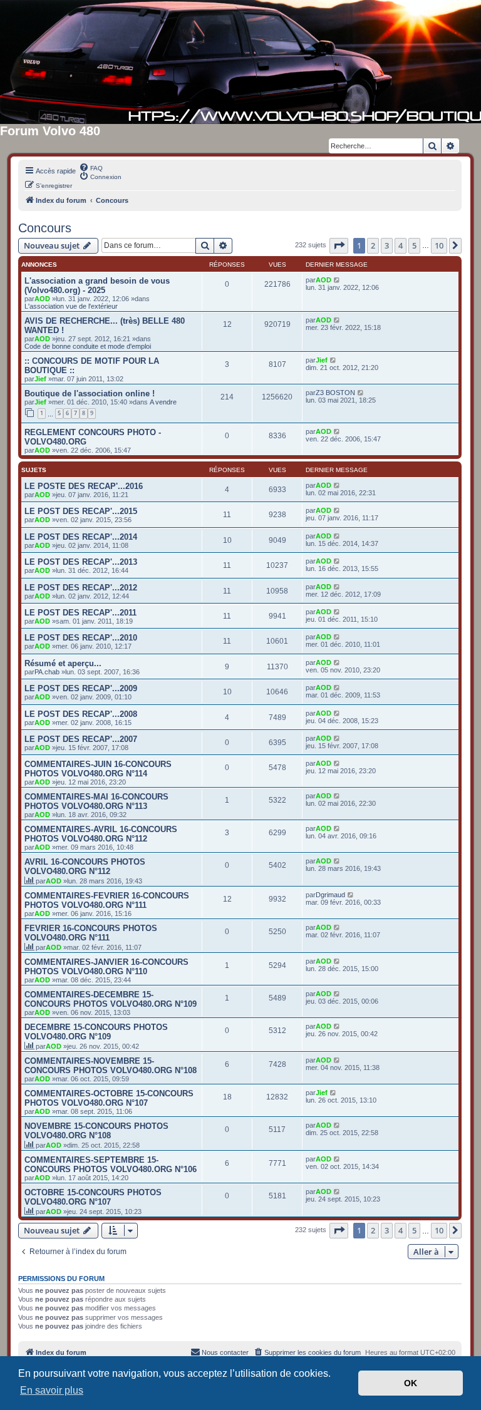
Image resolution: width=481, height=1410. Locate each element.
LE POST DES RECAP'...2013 (80, 562)
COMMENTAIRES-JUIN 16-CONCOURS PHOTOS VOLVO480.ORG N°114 (98, 768)
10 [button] (439, 245)
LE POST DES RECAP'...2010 (80, 637)
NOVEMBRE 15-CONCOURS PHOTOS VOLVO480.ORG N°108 (96, 1130)
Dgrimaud (330, 894)
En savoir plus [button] (51, 1390)
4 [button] (400, 245)
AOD (42, 298)
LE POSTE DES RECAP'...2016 (83, 486)
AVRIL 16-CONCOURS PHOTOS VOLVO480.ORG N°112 (84, 866)
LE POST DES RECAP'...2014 (80, 537)
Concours (44, 228)
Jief (40, 379)
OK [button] (410, 1383)
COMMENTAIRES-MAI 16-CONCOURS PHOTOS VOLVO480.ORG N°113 (96, 801)
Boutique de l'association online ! (89, 393)
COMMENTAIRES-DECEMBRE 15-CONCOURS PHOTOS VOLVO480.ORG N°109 (110, 999)
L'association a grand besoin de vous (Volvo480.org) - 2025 (97, 285)
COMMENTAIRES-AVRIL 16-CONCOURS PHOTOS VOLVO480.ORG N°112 (100, 834)
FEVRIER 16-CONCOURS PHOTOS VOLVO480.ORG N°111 (90, 933)
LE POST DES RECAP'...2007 (80, 739)
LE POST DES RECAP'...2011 (80, 612)
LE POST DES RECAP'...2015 (80, 511)
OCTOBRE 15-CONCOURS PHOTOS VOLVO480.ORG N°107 (93, 1197)
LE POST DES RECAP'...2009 (80, 688)
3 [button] (387, 245)
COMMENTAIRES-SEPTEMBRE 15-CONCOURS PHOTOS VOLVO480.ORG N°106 (110, 1164)
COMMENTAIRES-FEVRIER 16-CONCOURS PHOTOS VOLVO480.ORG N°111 (106, 900)
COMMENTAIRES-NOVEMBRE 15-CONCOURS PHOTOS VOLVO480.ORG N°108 (110, 1065)
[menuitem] (91, 167)
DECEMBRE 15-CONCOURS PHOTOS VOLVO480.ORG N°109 (96, 1031)
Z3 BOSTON (335, 392)
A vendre (163, 402)
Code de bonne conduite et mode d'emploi (87, 346)
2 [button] (373, 245)
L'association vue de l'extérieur (71, 306)
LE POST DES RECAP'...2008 (80, 714)
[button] (338, 245)
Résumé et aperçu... (62, 663)
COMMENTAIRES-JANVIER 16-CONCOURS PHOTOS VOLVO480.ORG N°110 (106, 966)
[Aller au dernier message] (337, 280)
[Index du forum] (240, 62)
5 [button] (414, 245)
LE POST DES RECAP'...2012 (80, 587)
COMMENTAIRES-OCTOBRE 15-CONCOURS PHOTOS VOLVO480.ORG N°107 (109, 1098)
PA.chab (46, 672)
